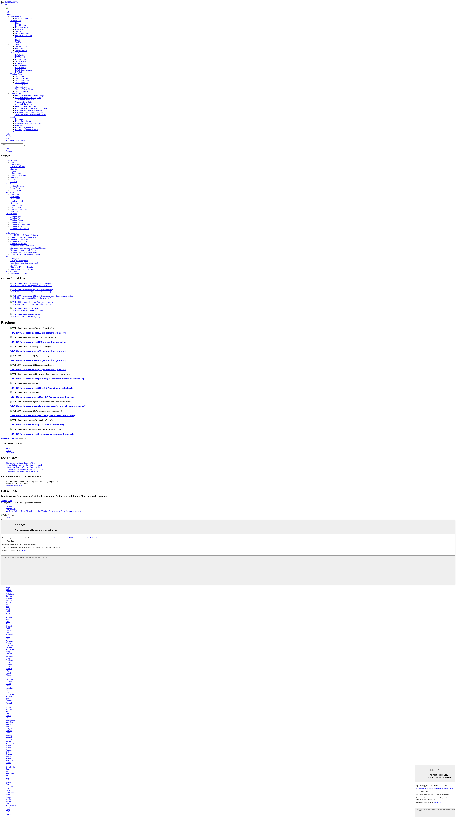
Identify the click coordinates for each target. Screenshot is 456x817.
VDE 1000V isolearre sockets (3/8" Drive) (26, 310)
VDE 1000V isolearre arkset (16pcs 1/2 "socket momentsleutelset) (42, 397)
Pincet (17, 40)
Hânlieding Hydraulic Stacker (26, 130)
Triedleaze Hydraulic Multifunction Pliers (30, 115)
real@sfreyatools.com (14, 486)
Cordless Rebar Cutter (23, 104)
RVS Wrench (20, 57)
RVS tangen (19, 55)
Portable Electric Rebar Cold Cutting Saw (31, 95)
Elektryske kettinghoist (23, 121)
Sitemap (9, 507)
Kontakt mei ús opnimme (15, 140)
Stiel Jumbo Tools (22, 46)
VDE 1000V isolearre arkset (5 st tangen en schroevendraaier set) (42, 434)
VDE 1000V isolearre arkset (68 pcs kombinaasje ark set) (38, 351)
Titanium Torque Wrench (24, 89)
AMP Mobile (11, 509)
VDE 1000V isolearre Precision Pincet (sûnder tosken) (30, 304)
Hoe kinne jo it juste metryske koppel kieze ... (23, 471)
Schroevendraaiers (22, 34)
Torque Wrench (21, 51)
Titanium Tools (16, 74)
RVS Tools (14, 53)
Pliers (17, 23)
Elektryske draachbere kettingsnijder (28, 113)
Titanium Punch (21, 87)
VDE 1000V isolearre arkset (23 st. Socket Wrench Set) (37, 424)
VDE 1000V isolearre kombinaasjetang (25, 316)
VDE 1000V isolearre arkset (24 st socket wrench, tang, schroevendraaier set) (47, 406)
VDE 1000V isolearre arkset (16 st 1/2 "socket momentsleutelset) (41, 388)
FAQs (8, 134)
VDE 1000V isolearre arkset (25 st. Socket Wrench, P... (31, 298)
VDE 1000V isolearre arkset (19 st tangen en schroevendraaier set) (42, 415)
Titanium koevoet (21, 83)
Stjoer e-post (5, 517)
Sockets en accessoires (23, 36)
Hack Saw (19, 29)
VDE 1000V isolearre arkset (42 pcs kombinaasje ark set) (38, 369)
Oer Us (8, 136)
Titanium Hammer (22, 81)
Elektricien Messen (22, 27)
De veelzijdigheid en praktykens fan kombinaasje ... (25, 465)
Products (9, 14)
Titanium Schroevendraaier (25, 85)
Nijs (7, 138)
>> (17, 438)
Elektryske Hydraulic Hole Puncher (28, 110)
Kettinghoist (19, 119)
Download (10, 132)
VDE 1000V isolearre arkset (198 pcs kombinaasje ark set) (38, 342)
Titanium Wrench (21, 78)
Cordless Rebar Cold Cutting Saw (28, 98)
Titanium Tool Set (22, 91)
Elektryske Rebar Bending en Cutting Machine (32, 108)
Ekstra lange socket (33, 511)
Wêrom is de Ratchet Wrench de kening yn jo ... (24, 467)
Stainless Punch (21, 66)
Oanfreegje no (6, 501)
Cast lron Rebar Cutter (23, 102)
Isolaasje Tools (59, 511)
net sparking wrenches (23, 19)
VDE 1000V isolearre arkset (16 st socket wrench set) (30, 292)
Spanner (18, 31)
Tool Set (18, 42)
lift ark (12, 117)
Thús (8, 12)
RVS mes (18, 63)
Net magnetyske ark (73, 511)
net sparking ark (16, 16)
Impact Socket (20, 48)
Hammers (18, 38)
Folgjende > (11, 438)
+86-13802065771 (11, 2)
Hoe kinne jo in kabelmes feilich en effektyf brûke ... (25, 469)
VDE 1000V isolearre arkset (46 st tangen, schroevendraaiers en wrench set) (47, 378)
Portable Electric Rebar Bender (26, 106)
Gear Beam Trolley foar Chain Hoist (29, 123)
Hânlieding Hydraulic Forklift (26, 128)
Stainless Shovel (21, 61)
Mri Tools (9, 511)
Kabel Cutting (20, 25)
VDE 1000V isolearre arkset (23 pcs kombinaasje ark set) (38, 333)
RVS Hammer (20, 59)
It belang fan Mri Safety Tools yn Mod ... (21, 463)
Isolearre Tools (15, 21)
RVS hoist (19, 72)
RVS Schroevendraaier (23, 70)
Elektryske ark (15, 93)
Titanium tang (20, 76)
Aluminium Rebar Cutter (24, 100)
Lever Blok (19, 125)
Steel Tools (14, 44)
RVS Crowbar (20, 68)
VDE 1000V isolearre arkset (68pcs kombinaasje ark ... (31, 286)
